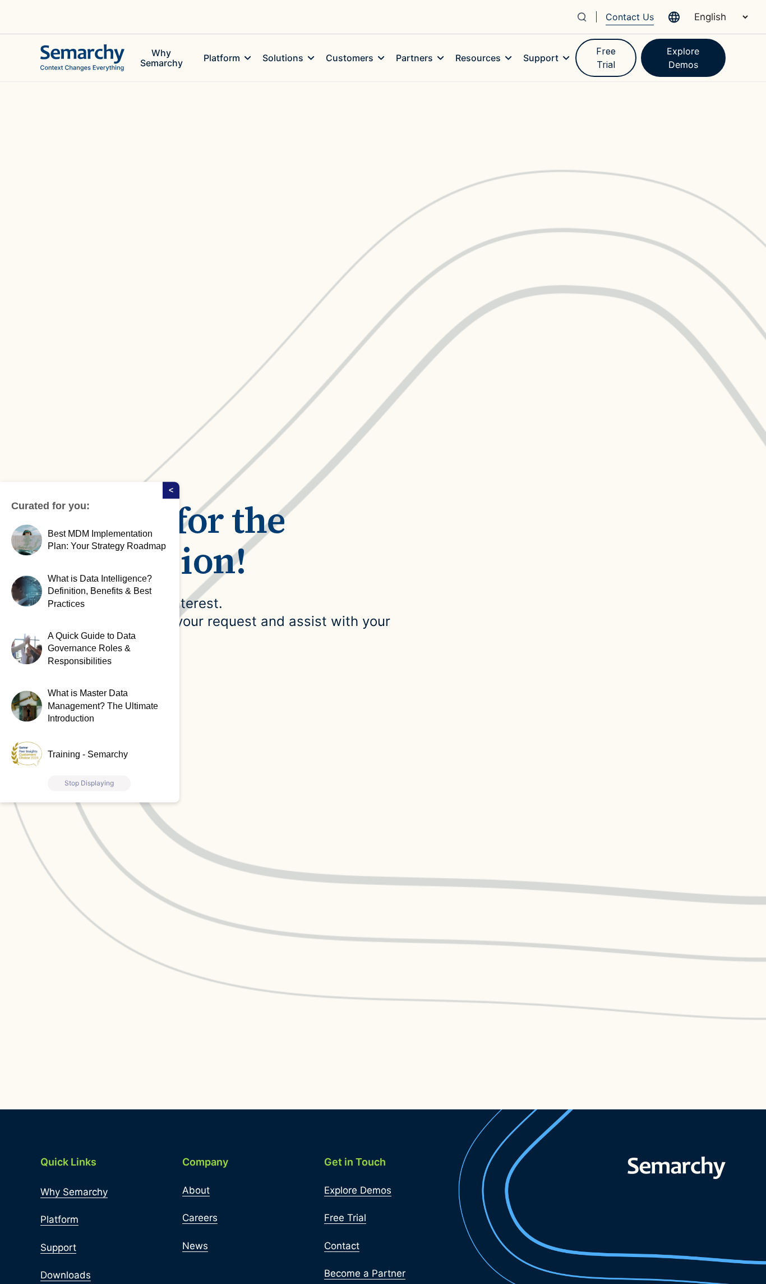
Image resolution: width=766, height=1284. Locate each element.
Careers (200, 1217)
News (195, 1245)
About (196, 1190)
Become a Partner (364, 1273)
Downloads (65, 1275)
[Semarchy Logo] (82, 57)
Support (58, 1247)
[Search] (586, 16)
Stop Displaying (89, 783)
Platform (59, 1219)
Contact (341, 1245)
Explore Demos (683, 57)
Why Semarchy (74, 1192)
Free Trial (606, 57)
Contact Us (630, 16)
